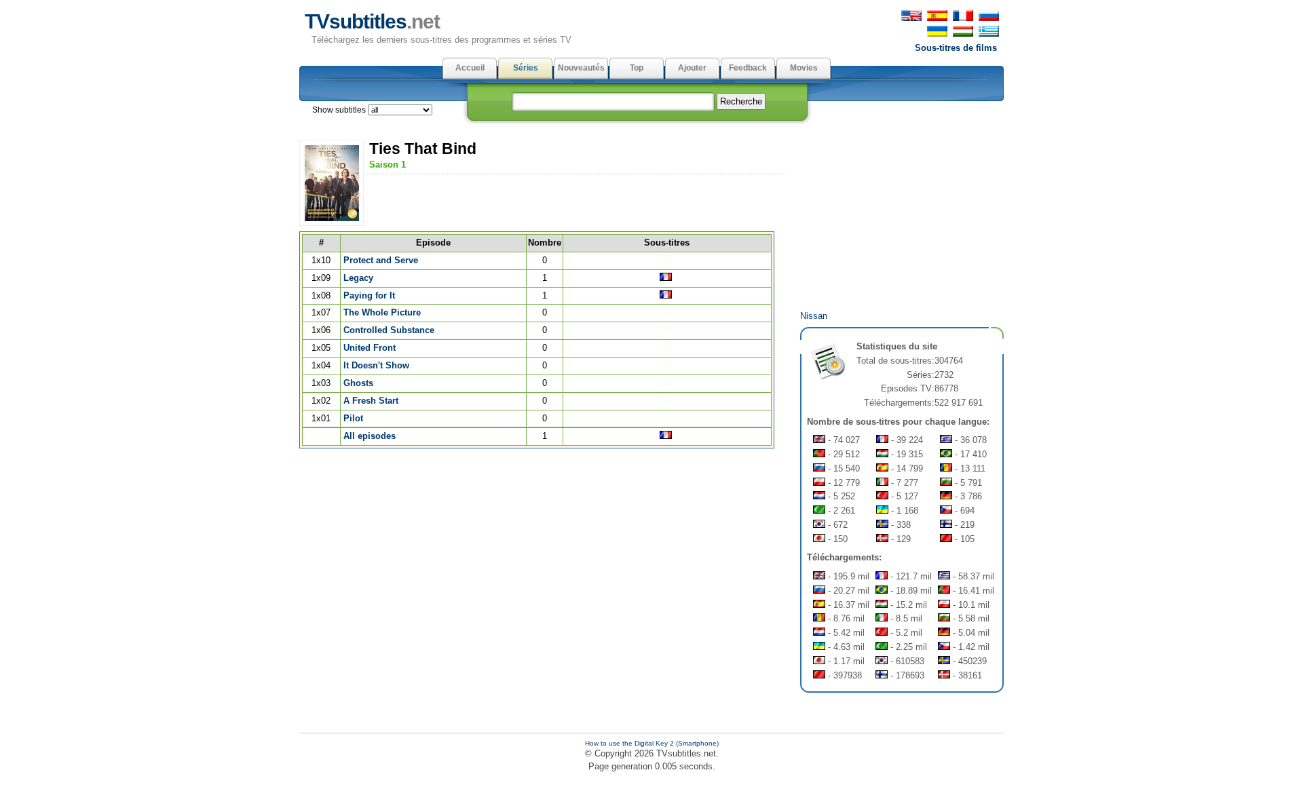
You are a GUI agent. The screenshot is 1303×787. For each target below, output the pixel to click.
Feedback (748, 68)
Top (636, 68)
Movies (804, 68)
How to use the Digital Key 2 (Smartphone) (652, 743)
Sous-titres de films (956, 48)
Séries (525, 68)
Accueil (470, 68)
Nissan (813, 316)
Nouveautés (581, 68)
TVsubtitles (372, 21)
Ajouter (692, 68)
